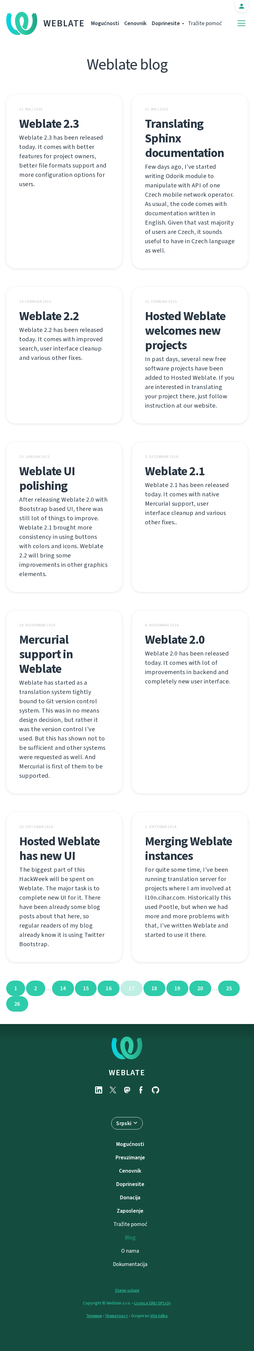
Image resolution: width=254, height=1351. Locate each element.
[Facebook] (141, 1090)
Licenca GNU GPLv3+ (152, 1303)
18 (154, 988)
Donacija (130, 1197)
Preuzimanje (130, 1157)
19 (177, 988)
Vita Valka (159, 1316)
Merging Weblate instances (188, 848)
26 (17, 1004)
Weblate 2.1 (175, 471)
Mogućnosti (105, 23)
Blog (130, 1237)
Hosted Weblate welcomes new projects (185, 330)
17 (131, 988)
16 (109, 988)
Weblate (64, 23)
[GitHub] (155, 1090)
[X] (112, 1090)
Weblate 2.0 (175, 639)
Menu (241, 23)
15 (86, 988)
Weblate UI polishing (47, 478)
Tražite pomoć (205, 23)
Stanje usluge (127, 1290)
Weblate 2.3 (49, 123)
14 (63, 988)
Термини (94, 1316)
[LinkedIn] (98, 1090)
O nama (130, 1251)
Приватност (116, 1316)
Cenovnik (135, 23)
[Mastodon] (127, 1090)
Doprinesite (166, 23)
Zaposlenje (130, 1211)
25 (229, 988)
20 (200, 988)
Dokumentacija (130, 1264)
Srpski (123, 1123)
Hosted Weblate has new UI (59, 848)
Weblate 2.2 (49, 316)
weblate (127, 1072)
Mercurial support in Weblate (46, 654)
